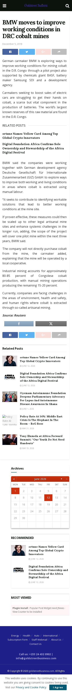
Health (26, 635)
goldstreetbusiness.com (41, 671)
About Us (56, 639)
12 (48, 497)
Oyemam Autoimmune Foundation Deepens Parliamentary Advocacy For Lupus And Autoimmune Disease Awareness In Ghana (43, 398)
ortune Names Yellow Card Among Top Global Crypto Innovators (42, 359)
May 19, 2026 (28, 448)
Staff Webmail (39, 639)
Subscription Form (18, 639)
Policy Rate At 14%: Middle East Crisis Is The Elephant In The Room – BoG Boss (41, 420)
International (50, 635)
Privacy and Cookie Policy (31, 687)
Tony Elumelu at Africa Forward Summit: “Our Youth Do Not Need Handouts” (42, 439)
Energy (15, 635)
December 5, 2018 (12, 44)
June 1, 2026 (28, 409)
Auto (36, 635)
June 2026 (40, 479)
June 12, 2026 (28, 366)
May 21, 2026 (28, 428)
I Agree (58, 687)
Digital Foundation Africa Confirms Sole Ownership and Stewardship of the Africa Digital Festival (33, 148)
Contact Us (36, 644)
